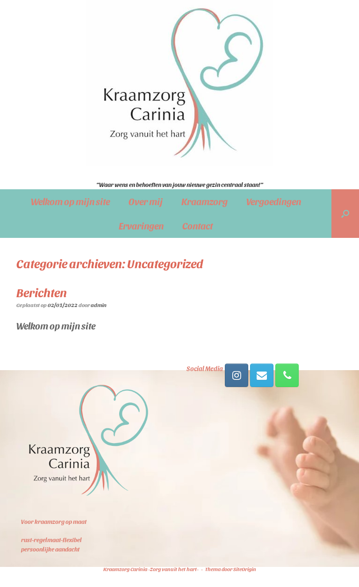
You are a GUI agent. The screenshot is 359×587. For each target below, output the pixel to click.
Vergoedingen (273, 201)
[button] (345, 213)
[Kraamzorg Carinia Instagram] (236, 375)
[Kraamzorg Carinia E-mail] (261, 375)
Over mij (146, 201)
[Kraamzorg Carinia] (179, 83)
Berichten (41, 292)
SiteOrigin (244, 569)
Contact (197, 225)
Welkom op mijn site (70, 201)
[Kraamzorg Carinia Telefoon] (287, 375)
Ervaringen (141, 225)
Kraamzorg (204, 201)
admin (99, 304)
